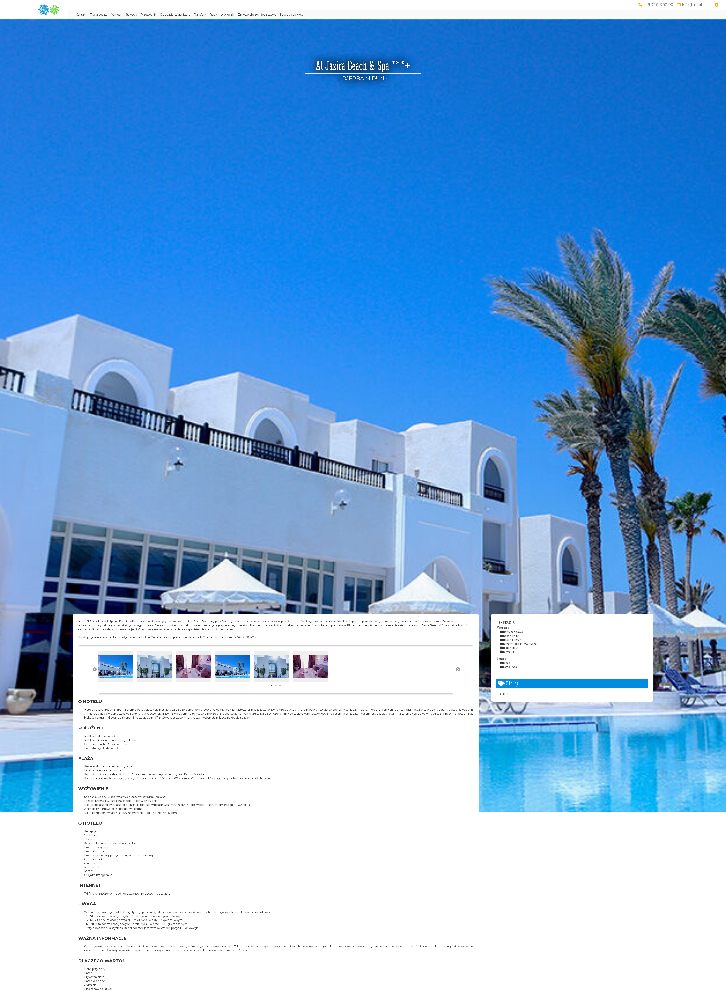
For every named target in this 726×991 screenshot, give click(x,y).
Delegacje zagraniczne (175, 14)
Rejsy (213, 14)
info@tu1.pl (692, 4)
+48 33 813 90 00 (658, 4)
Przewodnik (148, 14)
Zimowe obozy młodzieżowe (257, 14)
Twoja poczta (99, 14)
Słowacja (131, 14)
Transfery (200, 14)
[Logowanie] (716, 5)
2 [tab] (276, 686)
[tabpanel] (115, 666)
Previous (94, 669)
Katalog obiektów (291, 14)
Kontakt (81, 14)
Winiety (116, 14)
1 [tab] (272, 686)
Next (457, 669)
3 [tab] (280, 686)
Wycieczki (227, 14)
